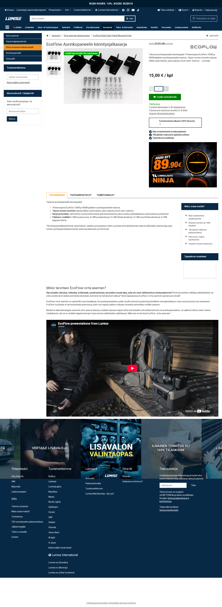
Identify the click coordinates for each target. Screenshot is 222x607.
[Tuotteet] (7, 27)
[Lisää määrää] (166, 88)
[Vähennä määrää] (151, 88)
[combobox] (82, 19)
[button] (206, 61)
